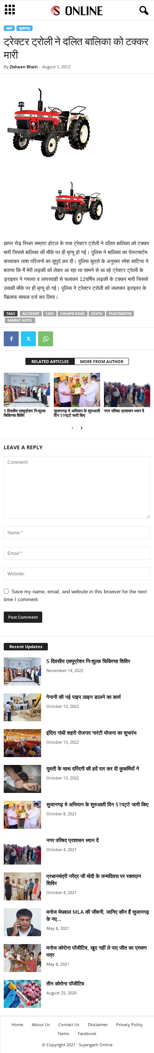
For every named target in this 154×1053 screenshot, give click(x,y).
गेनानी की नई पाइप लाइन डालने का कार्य (83, 696)
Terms (63, 1033)
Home (17, 1024)
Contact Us (68, 1024)
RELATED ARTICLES (50, 361)
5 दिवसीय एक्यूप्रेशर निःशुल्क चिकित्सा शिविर (25, 413)
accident (30, 313)
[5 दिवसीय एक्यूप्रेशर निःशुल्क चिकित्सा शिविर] (27, 390)
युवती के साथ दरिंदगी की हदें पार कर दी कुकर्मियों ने (92, 768)
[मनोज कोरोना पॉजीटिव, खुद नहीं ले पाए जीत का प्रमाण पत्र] (22, 958)
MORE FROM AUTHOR (101, 361)
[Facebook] (11, 338)
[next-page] (81, 428)
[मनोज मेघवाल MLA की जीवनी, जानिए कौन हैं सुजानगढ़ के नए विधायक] (22, 922)
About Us (41, 1024)
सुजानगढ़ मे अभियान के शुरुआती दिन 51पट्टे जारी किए (77, 413)
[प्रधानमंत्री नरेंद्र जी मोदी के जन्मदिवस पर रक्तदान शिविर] (22, 886)
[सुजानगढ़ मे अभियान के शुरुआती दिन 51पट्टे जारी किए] (77, 390)
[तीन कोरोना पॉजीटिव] (22, 994)
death (96, 313)
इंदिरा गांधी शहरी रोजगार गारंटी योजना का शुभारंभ (91, 732)
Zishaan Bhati (23, 66)
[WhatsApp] (45, 338)
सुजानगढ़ (24, 28)
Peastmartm (120, 313)
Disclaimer (98, 1024)
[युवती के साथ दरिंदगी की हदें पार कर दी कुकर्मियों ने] (22, 779)
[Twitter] (28, 338)
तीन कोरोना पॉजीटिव (65, 983)
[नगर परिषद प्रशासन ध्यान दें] (127, 390)
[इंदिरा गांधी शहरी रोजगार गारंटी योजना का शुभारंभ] (22, 743)
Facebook (87, 1033)
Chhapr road (72, 313)
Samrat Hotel (20, 320)
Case (50, 313)
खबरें (9, 28)
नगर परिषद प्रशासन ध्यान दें (124, 410)
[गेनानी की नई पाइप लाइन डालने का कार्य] (22, 707)
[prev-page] (72, 428)
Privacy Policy (129, 1024)
